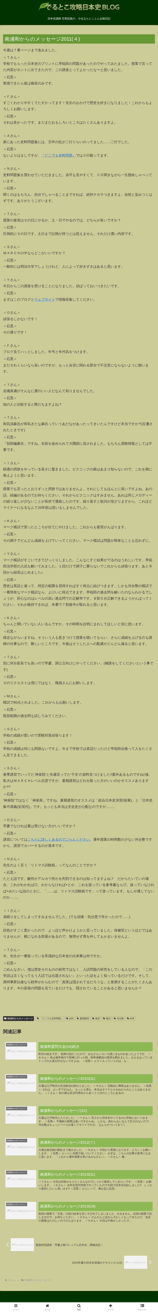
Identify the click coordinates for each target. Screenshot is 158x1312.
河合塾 (120, 1018)
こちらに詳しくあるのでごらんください (58, 839)
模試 (108, 1018)
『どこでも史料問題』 (58, 155)
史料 (71, 1018)
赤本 (132, 1018)
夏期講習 (84, 1018)
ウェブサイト (44, 299)
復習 (97, 1018)
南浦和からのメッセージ (20, 1018)
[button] (146, 810)
